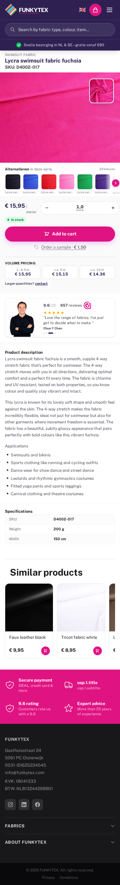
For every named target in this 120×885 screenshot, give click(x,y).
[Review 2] (46, 333)
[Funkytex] (26, 10)
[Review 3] (50, 333)
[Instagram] (10, 804)
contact (41, 283)
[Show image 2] (101, 91)
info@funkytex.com (24, 772)
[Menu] (109, 10)
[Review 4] (55, 333)
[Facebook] (37, 804)
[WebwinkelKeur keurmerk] (87, 305)
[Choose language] (82, 9)
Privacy (48, 877)
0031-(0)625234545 (25, 765)
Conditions (69, 877)
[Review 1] (44, 333)
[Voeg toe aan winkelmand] (45, 650)
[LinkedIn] (24, 804)
